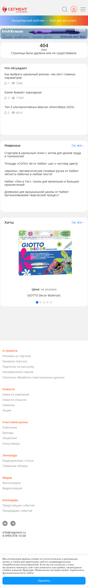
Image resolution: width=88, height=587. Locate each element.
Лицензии (9, 438)
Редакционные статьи (18, 460)
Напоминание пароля (17, 372)
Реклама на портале (16, 356)
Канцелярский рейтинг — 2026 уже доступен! (44, 20)
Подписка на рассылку (18, 366)
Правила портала (14, 361)
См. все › (77, 145)
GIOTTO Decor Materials (44, 295)
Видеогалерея (12, 488)
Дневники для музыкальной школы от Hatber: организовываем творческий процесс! (37, 193)
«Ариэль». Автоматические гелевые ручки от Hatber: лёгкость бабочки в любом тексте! (42, 172)
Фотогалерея (11, 483)
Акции (6, 410)
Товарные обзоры (15, 466)
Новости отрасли (14, 400)
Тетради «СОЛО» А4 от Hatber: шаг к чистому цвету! (41, 163)
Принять (44, 581)
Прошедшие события (17, 511)
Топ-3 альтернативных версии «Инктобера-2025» (39, 107)
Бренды (8, 433)
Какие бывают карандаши (23, 92)
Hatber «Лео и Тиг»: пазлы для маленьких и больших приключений (42, 183)
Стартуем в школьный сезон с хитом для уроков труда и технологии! (43, 154)
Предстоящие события (18, 505)
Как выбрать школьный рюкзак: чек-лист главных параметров (40, 75)
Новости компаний (15, 394)
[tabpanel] (44, 262)
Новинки (8, 405)
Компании (9, 427)
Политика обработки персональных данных (33, 377)
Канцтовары (11, 443)
